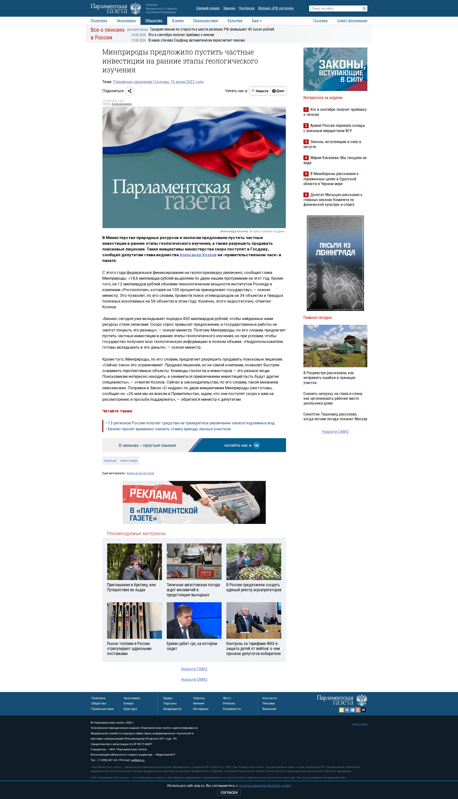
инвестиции (128, 460)
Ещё (255, 21)
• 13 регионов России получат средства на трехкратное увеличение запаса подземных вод (190, 423)
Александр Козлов (198, 254)
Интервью (200, 709)
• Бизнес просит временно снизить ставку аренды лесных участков (168, 428)
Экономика (126, 21)
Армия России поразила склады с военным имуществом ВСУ (334, 128)
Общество (153, 21)
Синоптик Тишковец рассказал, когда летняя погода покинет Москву (335, 416)
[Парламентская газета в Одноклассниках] (358, 710)
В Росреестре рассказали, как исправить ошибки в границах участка (329, 377)
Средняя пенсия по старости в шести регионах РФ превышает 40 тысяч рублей (200, 29)
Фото (227, 698)
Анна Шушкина (121, 104)
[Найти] (364, 8)
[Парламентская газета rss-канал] (341, 710)
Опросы (199, 698)
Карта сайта (359, 724)
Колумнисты (232, 709)
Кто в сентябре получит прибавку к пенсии (172, 34)
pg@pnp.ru (138, 760)
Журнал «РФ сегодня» (276, 8)
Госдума (320, 21)
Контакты (270, 698)
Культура (235, 21)
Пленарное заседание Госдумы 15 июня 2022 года (158, 82)
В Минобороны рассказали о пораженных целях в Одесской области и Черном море (331, 178)
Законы (229, 8)
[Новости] (260, 91)
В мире (178, 21)
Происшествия (205, 21)
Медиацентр (172, 709)
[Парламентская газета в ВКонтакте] (347, 710)
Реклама (269, 703)
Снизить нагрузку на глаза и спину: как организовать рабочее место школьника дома (333, 398)
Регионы (229, 703)
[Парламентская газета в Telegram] (352, 710)
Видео (167, 698)
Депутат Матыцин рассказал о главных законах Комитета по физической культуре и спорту (332, 199)
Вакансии (269, 709)
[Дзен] (278, 91)
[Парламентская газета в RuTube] (363, 710)
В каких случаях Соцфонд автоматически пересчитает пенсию (188, 40)
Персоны (170, 703)
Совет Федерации (352, 21)
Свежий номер (208, 8)
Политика (99, 21)
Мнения (198, 703)
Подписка (247, 8)
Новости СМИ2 (194, 669)
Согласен (229, 792)
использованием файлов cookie (265, 785)
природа (110, 460)
